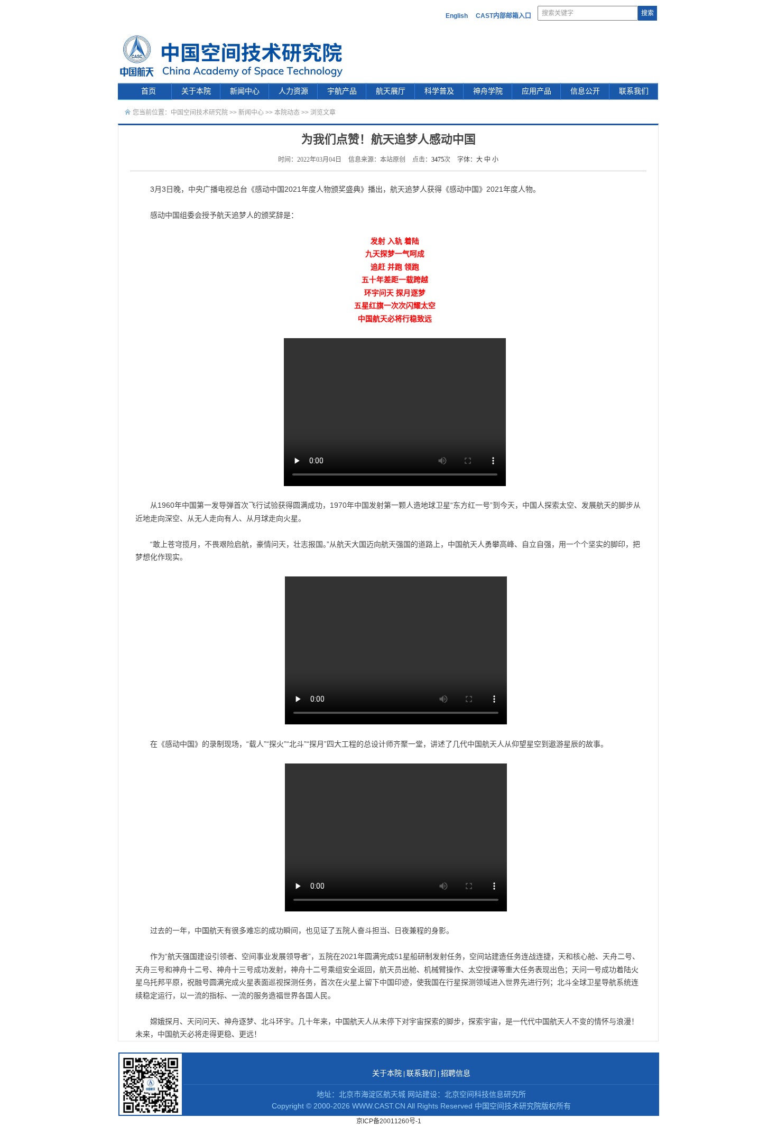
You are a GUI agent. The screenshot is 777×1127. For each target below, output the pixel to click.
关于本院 (196, 91)
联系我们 (634, 91)
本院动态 (287, 112)
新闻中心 (245, 91)
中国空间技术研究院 (199, 112)
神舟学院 (488, 91)
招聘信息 (455, 1073)
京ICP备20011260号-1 (388, 1121)
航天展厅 (390, 91)
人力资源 (293, 91)
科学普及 (439, 91)
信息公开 (585, 91)
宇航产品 (342, 91)
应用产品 (536, 91)
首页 (148, 91)
